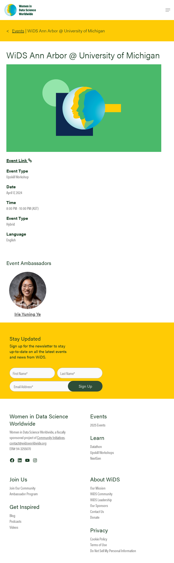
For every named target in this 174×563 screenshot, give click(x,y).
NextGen (95, 458)
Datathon (96, 446)
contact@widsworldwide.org (28, 443)
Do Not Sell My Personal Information (113, 550)
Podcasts (15, 521)
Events (18, 30)
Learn (97, 437)
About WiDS (105, 479)
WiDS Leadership (101, 499)
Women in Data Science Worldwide (39, 419)
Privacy (99, 530)
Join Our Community (22, 488)
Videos (14, 527)
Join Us (18, 479)
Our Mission (97, 488)
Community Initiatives (51, 437)
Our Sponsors (99, 505)
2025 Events (97, 425)
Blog (12, 515)
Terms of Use (98, 544)
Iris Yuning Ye (27, 314)
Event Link (17, 160)
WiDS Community (101, 493)
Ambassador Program (24, 493)
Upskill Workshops (102, 452)
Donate (94, 517)
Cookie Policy (98, 538)
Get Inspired (24, 506)
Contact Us (97, 511)
